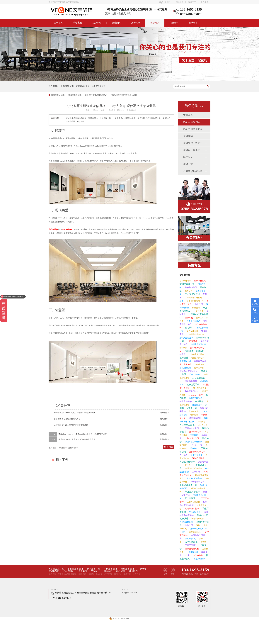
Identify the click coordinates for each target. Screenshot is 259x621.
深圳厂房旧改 (190, 545)
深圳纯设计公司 (191, 428)
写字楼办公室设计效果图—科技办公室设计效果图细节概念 (83, 434)
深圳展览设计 (200, 361)
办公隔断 (184, 455)
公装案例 (82, 571)
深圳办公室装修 (192, 294)
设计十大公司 (186, 364)
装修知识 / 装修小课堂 (194, 143)
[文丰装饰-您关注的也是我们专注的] (129, 80)
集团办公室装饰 (191, 509)
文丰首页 (58, 22)
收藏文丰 (192, 2)
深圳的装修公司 (187, 284)
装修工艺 (188, 164)
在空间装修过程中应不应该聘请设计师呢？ (72, 425)
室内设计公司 (192, 331)
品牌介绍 (97, 22)
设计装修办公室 (198, 519)
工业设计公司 (196, 445)
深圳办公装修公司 (196, 334)
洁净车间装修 (191, 542)
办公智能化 (68, 571)
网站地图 (179, 2)
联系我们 (133, 571)
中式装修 (199, 401)
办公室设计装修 (197, 354)
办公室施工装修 (187, 425)
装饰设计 (194, 448)
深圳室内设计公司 (198, 344)
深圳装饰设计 (190, 381)
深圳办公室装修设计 (193, 442)
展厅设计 (188, 465)
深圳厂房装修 (198, 458)
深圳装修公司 (200, 281)
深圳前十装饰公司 (194, 298)
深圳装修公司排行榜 (194, 351)
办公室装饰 (197, 555)
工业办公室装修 (193, 502)
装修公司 (188, 291)
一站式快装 (143, 569)
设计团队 (116, 22)
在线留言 (193, 22)
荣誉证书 (174, 22)
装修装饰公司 (190, 287)
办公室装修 (53, 229)
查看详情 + (164, 434)
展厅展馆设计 (199, 559)
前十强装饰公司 (197, 482)
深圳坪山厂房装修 (194, 478)
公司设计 (184, 354)
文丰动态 (188, 115)
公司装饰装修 (185, 281)
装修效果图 (54, 571)
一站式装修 (192, 341)
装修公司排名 (194, 411)
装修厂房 (188, 318)
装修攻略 (188, 136)
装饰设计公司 (192, 438)
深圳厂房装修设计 (196, 398)
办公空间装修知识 (193, 129)
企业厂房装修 (196, 455)
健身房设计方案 (67, 86)
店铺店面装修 (185, 368)
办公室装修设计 (187, 462)
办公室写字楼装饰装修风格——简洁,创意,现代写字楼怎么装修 (111, 95)
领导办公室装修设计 (189, 371)
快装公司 (188, 525)
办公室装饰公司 (186, 522)
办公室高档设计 (192, 492)
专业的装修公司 (198, 358)
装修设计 (184, 358)
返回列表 (168, 447)
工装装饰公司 (185, 361)
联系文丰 (204, 2)
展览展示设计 (194, 418)
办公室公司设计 (191, 391)
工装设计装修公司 (188, 485)
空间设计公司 (195, 512)
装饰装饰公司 (195, 375)
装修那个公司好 (193, 321)
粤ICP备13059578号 (104, 574)
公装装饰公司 (192, 552)
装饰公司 (198, 304)
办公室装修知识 (98, 86)
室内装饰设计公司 (197, 452)
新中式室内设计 (186, 338)
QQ (165, 574)
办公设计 (63, 448)
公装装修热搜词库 (193, 171)
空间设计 (95, 571)
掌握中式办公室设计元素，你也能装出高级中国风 (75, 413)
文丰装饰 (194, 435)
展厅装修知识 (127, 569)
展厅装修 (199, 311)
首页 (63, 95)
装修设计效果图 (191, 150)
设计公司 (196, 308)
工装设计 (196, 472)
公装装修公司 (190, 539)
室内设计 (188, 327)
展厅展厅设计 (199, 368)
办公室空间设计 (195, 395)
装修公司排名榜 (191, 549)
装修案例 (77, 22)
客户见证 (188, 157)
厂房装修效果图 (82, 86)
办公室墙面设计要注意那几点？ (67, 419)
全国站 (167, 2)
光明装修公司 (93, 569)
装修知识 (154, 22)
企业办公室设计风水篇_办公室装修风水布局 (77, 439)
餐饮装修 (194, 415)
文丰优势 (135, 22)
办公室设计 (73, 448)
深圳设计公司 (195, 432)
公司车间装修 (186, 401)
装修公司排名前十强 (195, 301)
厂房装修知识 (110, 569)
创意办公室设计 (195, 532)
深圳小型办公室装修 (193, 468)
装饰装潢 (183, 348)
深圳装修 (201, 422)
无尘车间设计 (191, 498)
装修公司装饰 (193, 384)
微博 (173, 574)
